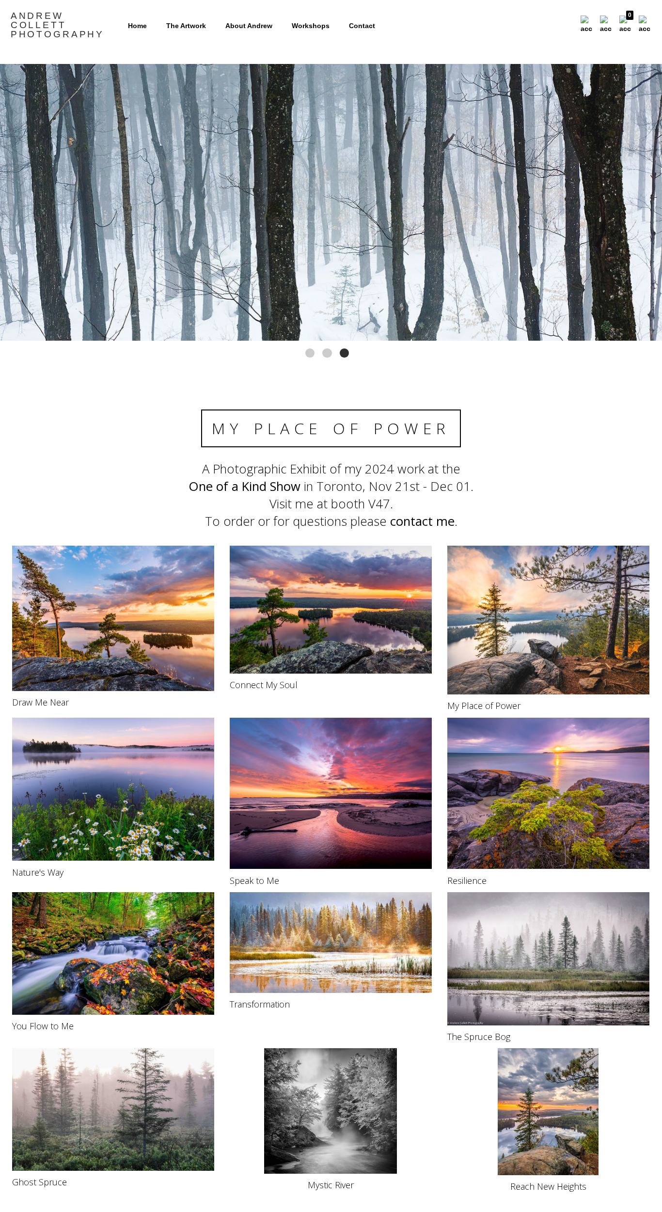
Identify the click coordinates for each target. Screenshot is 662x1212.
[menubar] (613, 25)
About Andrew (248, 26)
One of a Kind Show (244, 486)
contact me (422, 521)
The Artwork (186, 26)
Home (137, 26)
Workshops (311, 26)
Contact (362, 26)
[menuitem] (586, 25)
